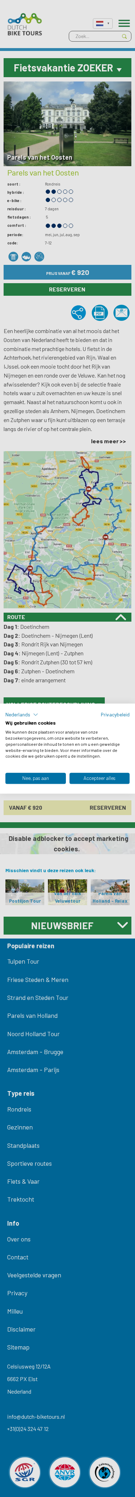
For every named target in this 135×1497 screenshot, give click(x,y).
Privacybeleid (115, 714)
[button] (21, 714)
